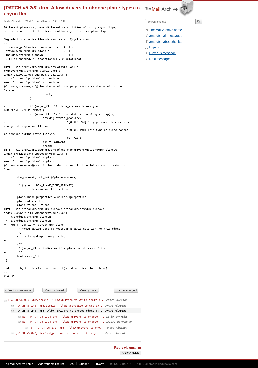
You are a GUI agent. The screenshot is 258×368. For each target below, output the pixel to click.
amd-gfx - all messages (165, 35)
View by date (88, 290)
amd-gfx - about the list (165, 41)
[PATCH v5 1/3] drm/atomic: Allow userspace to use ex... (59, 305)
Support (84, 363)
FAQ (71, 363)
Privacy (99, 363)
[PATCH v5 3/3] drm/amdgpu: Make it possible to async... (59, 333)
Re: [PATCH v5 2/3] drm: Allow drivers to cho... (67, 328)
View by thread (54, 290)
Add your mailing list (51, 363)
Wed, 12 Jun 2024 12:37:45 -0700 (45, 21)
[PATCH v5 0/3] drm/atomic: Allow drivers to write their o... (56, 300)
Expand (154, 47)
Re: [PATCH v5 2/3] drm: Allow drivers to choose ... (63, 316)
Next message (126, 290)
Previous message (19, 290)
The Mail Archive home (165, 30)
